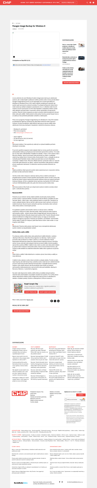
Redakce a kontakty (55, 391)
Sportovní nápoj (73, 434)
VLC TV (72, 440)
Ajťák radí (14, 432)
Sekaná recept (36, 436)
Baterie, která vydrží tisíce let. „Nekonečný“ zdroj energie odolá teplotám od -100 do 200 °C (20, 358)
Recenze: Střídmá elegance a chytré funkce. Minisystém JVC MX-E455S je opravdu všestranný (39, 377)
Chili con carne (65, 434)
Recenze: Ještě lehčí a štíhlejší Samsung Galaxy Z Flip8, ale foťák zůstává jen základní (39, 371)
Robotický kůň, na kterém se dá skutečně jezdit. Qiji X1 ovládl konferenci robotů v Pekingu (69, 59)
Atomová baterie (35, 440)
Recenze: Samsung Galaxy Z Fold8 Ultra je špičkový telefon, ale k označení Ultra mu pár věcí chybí (39, 358)
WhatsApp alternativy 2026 (45, 432)
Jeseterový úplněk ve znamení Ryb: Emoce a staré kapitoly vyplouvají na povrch (66, 467)
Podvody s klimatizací (80, 440)
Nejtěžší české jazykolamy (64, 430)
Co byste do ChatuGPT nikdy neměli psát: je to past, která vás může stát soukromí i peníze (57, 358)
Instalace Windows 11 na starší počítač (52, 439)
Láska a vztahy (74, 430)
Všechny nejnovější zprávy (21, 311)
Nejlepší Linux (16, 442)
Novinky (23, 2)
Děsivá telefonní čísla (26, 430)
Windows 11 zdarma (17, 440)
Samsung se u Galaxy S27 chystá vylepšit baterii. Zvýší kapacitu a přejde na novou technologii (20, 379)
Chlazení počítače (26, 439)
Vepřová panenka (26, 434)
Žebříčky (32, 2)
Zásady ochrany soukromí (36, 400)
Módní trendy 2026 (34, 432)
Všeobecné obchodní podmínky (38, 397)
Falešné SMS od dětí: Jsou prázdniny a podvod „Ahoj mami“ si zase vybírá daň (57, 371)
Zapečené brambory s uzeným (73, 436)
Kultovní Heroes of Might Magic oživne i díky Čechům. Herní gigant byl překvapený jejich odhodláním (27, 472)
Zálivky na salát (81, 434)
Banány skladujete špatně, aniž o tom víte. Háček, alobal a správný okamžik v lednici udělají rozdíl (67, 454)
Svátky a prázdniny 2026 (22, 432)
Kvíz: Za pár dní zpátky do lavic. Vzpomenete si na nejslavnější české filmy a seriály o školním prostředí (67, 472)
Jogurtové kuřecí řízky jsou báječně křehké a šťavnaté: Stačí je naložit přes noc (67, 463)
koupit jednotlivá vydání (47, 292)
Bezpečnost (38, 2)
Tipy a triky (56, 2)
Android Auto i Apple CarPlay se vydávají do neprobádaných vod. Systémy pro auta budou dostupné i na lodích (29, 467)
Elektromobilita (47, 2)
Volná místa (33, 393)
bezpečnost (52, 347)
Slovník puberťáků (36, 430)
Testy (27, 2)
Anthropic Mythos (27, 440)
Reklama (32, 395)
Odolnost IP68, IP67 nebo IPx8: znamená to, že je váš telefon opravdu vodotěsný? (75, 362)
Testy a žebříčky (35, 347)
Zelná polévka (24, 436)
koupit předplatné (30, 292)
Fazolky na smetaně (35, 434)
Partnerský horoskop (46, 430)
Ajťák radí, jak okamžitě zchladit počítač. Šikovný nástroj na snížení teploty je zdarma (75, 350)
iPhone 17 (67, 440)
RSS (51, 397)
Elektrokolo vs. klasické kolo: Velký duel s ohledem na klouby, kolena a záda (75, 356)
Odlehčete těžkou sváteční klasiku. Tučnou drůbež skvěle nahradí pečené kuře (66, 459)
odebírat (81, 394)
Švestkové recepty (52, 436)
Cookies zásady (34, 402)
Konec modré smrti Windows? (78, 439)
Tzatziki (30, 436)
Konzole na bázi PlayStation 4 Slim (48, 440)
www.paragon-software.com (24, 132)
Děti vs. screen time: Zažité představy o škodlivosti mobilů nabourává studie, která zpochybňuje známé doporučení (69, 48)
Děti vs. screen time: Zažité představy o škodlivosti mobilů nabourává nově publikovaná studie (28, 450)
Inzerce (52, 395)
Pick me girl (54, 430)
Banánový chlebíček (56, 434)
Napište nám (30, 299)
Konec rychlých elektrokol (37, 439)
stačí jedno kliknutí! (46, 65)
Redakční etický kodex (55, 393)
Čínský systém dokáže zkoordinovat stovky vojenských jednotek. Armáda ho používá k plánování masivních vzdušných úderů (68, 72)
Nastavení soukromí (35, 398)
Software (18, 23)
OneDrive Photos (66, 439)
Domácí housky (61, 436)
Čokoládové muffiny (45, 434)
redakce (14, 28)
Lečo (46, 436)
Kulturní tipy (81, 430)
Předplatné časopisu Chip (36, 391)
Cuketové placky (16, 436)
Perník (42, 436)
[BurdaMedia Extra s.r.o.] (19, 393)
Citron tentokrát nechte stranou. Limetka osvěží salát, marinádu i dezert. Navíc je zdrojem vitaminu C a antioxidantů (66, 450)
